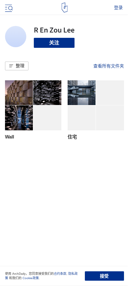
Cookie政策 (31, 278)
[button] (16, 66)
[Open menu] (8, 7)
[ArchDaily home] (65, 8)
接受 (104, 275)
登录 (118, 7)
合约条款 (60, 273)
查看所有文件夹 (108, 65)
